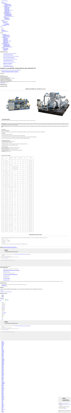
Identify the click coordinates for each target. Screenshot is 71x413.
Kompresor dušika (7, 9)
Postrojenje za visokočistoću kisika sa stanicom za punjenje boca (10, 247)
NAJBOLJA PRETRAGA (8, 291)
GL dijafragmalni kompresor (6, 45)
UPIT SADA (1, 290)
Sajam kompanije (5, 22)
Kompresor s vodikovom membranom (9, 16)
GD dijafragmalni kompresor (8, 15)
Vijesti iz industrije (7, 24)
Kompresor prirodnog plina (5, 31)
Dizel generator (6, 18)
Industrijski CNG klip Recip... (7, 63)
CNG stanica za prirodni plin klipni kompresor (10, 274)
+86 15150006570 (4, 312)
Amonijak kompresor (7, 11)
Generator (3, 47)
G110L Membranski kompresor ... (8, 54)
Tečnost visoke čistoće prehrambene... (8, 57)
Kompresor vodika (7, 7)
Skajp (1, 300)
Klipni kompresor (4, 30)
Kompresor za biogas (5, 39)
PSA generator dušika (7, 19)
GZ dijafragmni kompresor (8, 13)
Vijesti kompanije (7, 23)
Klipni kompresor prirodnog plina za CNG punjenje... (11, 270)
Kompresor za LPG (5, 41)
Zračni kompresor (5, 3)
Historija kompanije (5, 21)
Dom (2, 29)
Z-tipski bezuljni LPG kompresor (8, 66)
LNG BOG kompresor (6, 278)
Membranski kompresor (4, 43)
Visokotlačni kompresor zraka (8, 5)
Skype (2, 319)
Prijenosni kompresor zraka (6, 35)
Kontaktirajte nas (4, 25)
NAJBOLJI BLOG (2, 291)
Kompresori (3, 20)
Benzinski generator (7, 17)
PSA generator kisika (5, 48)
